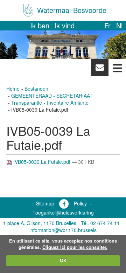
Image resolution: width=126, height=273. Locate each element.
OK (63, 260)
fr (107, 25)
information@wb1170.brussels (63, 229)
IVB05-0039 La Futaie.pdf (42, 161)
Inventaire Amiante (68, 102)
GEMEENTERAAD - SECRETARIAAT (52, 95)
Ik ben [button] (39, 25)
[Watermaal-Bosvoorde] (28, 10)
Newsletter (99, 69)
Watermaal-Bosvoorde (71, 10)
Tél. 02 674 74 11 (100, 222)
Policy (80, 203)
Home (13, 88)
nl (119, 25)
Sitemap (45, 203)
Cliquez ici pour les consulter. (74, 247)
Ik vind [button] (64, 25)
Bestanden (36, 88)
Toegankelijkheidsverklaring (63, 212)
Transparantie (26, 102)
